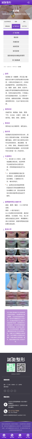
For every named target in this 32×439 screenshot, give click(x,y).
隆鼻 (16, 21)
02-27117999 (13, 411)
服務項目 (9, 66)
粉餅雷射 (16, 46)
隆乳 (24, 21)
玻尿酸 (17, 33)
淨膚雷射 (16, 42)
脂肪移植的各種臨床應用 (16, 55)
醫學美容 (17, 26)
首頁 (5, 66)
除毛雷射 (16, 51)
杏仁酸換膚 (16, 60)
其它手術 (24, 26)
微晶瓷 (16, 37)
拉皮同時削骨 (7, 21)
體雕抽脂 (7, 26)
